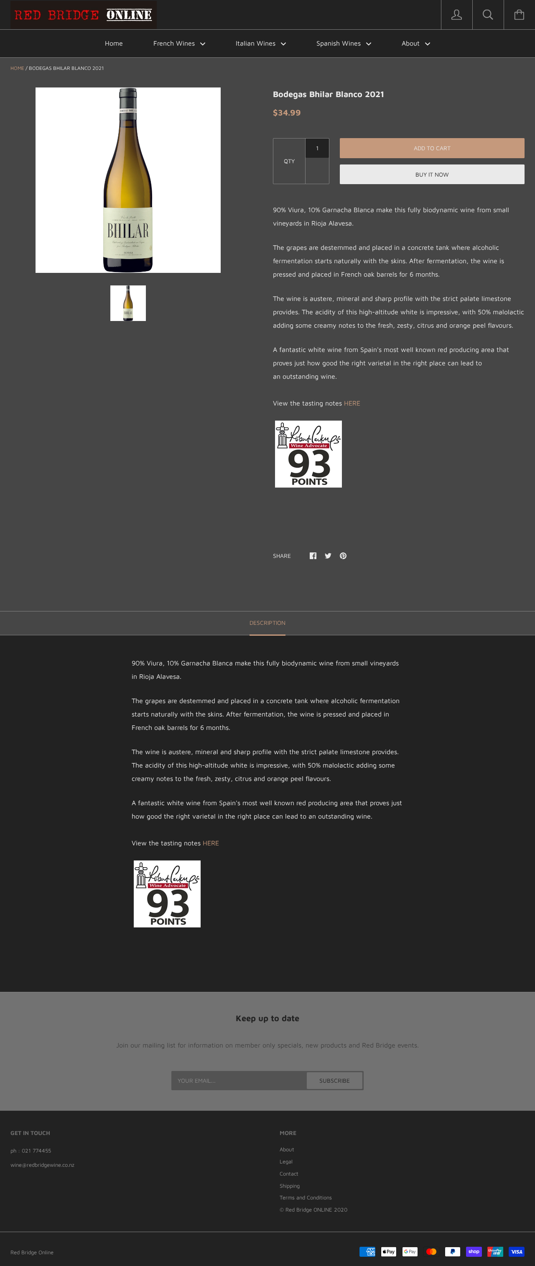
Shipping (290, 1185)
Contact (289, 1173)
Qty (289, 160)
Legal (286, 1161)
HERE (352, 403)
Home (114, 43)
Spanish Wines (339, 43)
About (412, 43)
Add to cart (432, 148)
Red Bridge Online (32, 1252)
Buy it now (432, 174)
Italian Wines (257, 43)
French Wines (175, 43)
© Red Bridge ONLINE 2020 (313, 1209)
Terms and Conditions (306, 1197)
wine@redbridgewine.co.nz (42, 1164)
